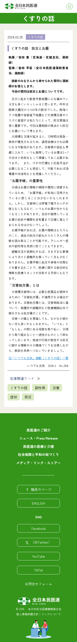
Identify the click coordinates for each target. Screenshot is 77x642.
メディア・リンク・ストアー (38, 462)
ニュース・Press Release (38, 438)
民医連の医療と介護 (38, 446)
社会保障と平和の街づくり (38, 454)
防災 (28, 396)
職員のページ (41, 489)
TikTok (38, 570)
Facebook (38, 528)
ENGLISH (38, 503)
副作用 (40, 387)
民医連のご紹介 (38, 430)
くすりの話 (35, 37)
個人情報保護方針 (27, 614)
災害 (56, 387)
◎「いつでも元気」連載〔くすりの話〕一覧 (38, 358)
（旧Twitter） (41, 542)
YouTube (38, 556)
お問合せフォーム (38, 583)
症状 (13, 396)
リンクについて (51, 614)
